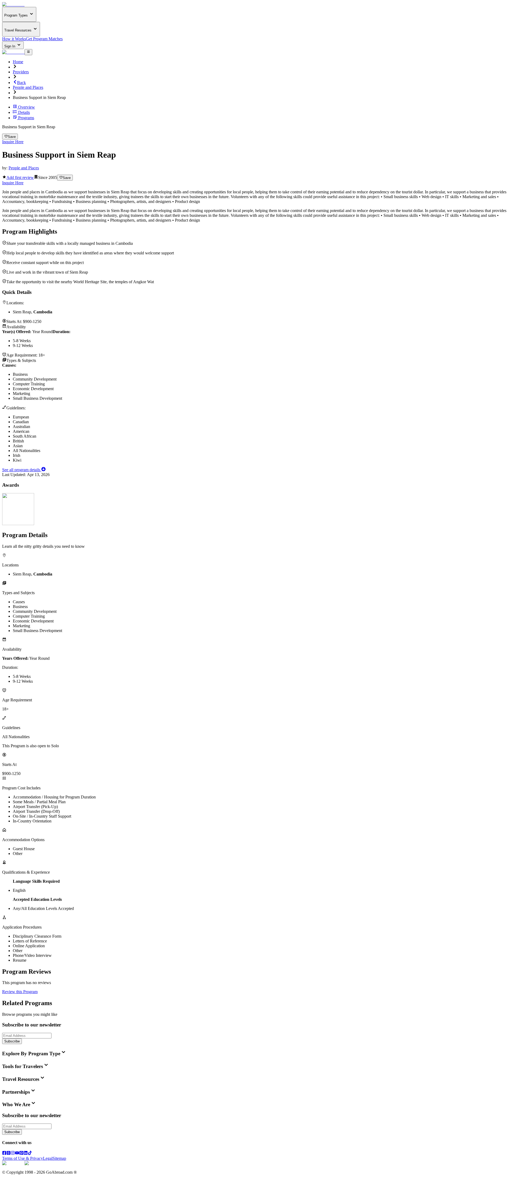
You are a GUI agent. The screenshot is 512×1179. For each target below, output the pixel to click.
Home (18, 61)
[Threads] (8, 1153)
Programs (26, 117)
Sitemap (59, 1158)
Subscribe (12, 1041)
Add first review (20, 177)
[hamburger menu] (28, 52)
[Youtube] (17, 1153)
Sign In (10, 46)
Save (12, 137)
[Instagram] (13, 1153)
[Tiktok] (30, 1153)
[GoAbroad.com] (13, 4)
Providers (21, 72)
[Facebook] (4, 1153)
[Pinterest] (21, 1153)
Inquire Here (12, 141)
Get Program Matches (44, 39)
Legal (48, 1158)
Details (24, 112)
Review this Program (20, 991)
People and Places (28, 87)
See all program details (21, 469)
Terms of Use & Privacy (22, 1158)
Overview (26, 107)
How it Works (14, 39)
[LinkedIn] (25, 1153)
